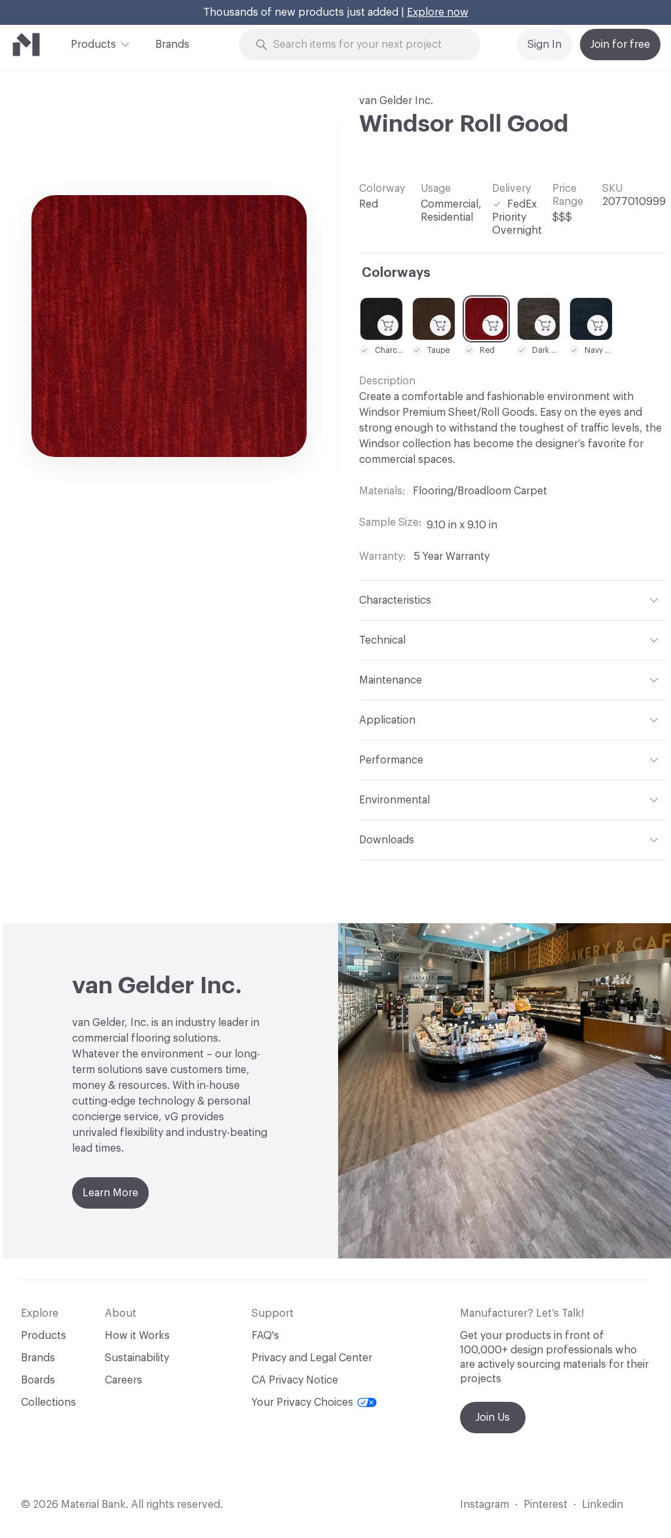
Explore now (438, 12)
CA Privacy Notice (295, 1380)
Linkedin (602, 1504)
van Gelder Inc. (396, 101)
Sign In (544, 44)
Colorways (396, 273)
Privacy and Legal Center (312, 1358)
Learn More (110, 1193)
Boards (38, 1380)
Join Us (493, 1417)
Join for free (620, 44)
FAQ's (265, 1335)
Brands (172, 44)
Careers (123, 1380)
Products (93, 44)
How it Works (137, 1335)
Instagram (484, 1504)
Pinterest (545, 1504)
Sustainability (137, 1358)
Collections (48, 1402)
